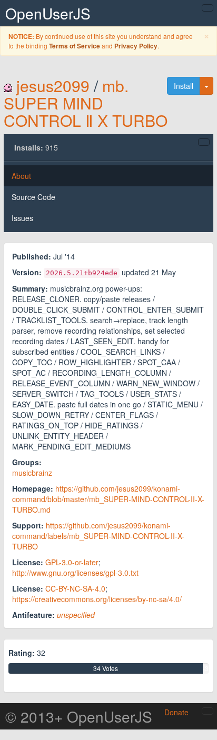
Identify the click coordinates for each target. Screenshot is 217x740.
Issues (22, 218)
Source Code (33, 197)
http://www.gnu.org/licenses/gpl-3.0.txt (75, 572)
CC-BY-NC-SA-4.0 (75, 588)
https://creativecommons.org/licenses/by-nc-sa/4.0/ (97, 599)
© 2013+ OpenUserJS (78, 716)
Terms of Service (74, 46)
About (21, 176)
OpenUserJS (48, 13)
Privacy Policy (135, 46)
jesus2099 (53, 85)
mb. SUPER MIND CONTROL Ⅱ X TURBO (85, 103)
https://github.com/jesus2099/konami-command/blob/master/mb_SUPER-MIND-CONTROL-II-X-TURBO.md (108, 499)
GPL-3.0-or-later (71, 562)
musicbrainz (32, 472)
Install (183, 86)
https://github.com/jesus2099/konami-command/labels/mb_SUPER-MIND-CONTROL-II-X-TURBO (98, 536)
